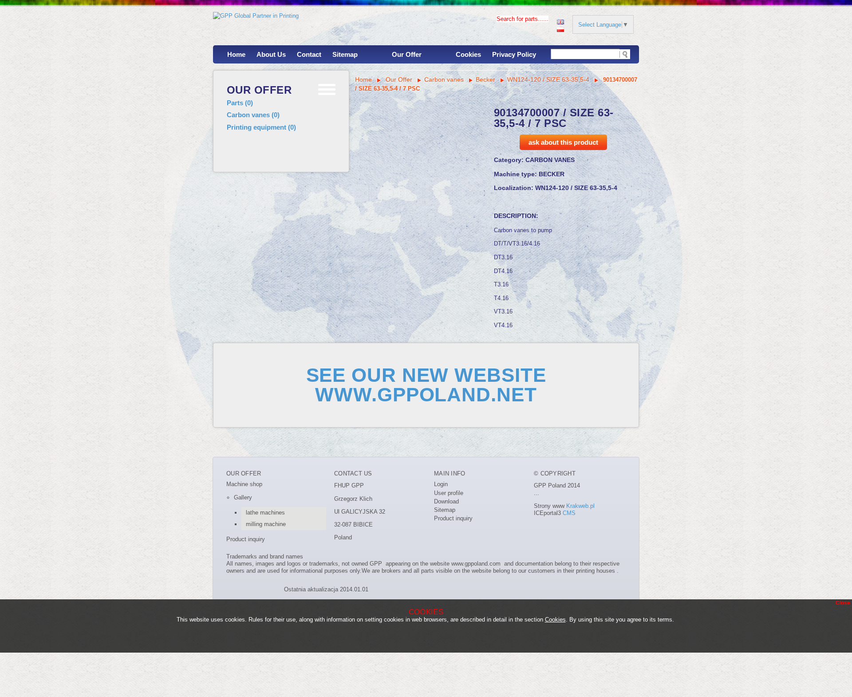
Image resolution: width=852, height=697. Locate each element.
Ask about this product (563, 142)
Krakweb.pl (580, 506)
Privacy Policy (514, 54)
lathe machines (265, 512)
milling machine (266, 524)
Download (446, 501)
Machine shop (244, 484)
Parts (240, 103)
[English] (560, 21)
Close (843, 603)
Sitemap (345, 54)
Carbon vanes (253, 115)
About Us (271, 54)
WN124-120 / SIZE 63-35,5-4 (548, 79)
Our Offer (407, 54)
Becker (485, 79)
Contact (309, 54)
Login (441, 484)
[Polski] (560, 28)
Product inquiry (245, 539)
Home (236, 54)
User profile (448, 493)
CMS (569, 513)
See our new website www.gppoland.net (426, 385)
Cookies (468, 54)
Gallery (243, 497)
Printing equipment (261, 127)
